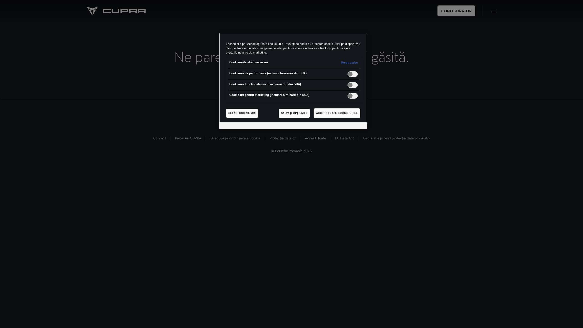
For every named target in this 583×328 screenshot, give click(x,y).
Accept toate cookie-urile (337, 113)
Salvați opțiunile (294, 113)
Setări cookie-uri (242, 113)
